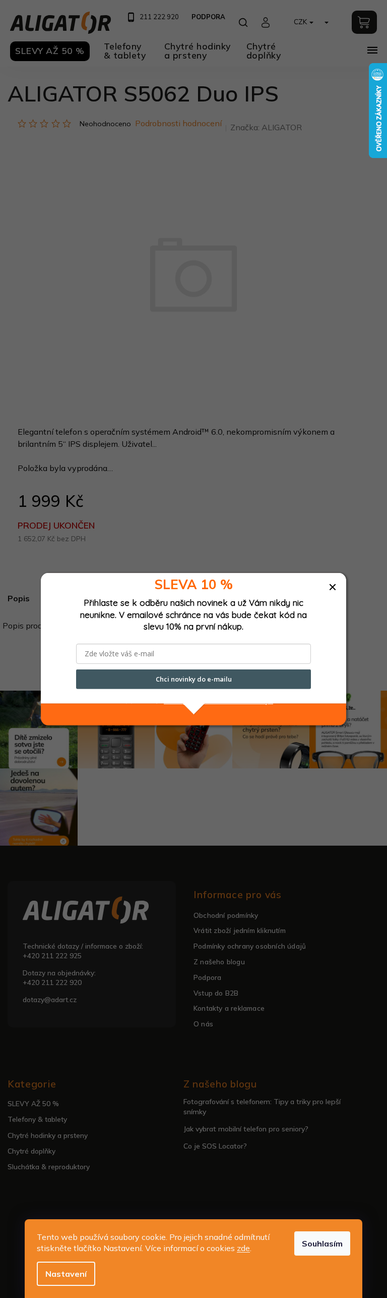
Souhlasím (322, 1243)
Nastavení (66, 1274)
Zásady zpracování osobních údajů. (218, 700)
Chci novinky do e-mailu (194, 679)
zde (243, 1248)
